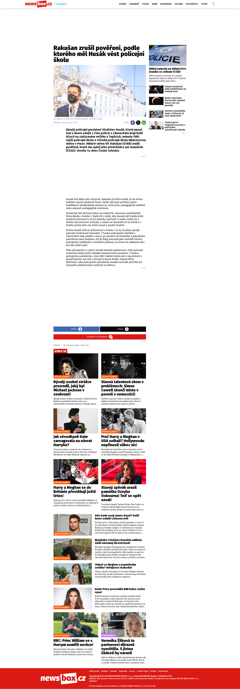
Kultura (179, 4)
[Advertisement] (106, 176)
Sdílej (74, 329)
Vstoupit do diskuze (97, 337)
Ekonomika (166, 4)
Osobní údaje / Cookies (146, 671)
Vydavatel (123, 671)
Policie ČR (84, 345)
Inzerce (132, 671)
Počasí (145, 4)
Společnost (192, 4)
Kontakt (113, 671)
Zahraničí (134, 4)
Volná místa (163, 671)
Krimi (154, 4)
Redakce (104, 671)
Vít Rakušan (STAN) (71, 345)
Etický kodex (94, 671)
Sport (204, 4)
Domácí (122, 4)
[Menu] (213, 4)
